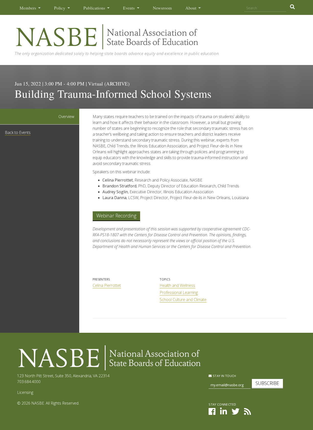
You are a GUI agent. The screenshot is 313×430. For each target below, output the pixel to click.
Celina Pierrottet (107, 285)
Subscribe (267, 383)
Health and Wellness (177, 285)
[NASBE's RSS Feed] (247, 413)
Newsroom (162, 8)
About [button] (191, 8)
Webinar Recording (116, 215)
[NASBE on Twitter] (235, 413)
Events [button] (129, 8)
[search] (292, 6)
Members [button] (28, 8)
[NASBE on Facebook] (212, 413)
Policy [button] (60, 8)
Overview (66, 116)
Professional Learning (179, 292)
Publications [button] (94, 8)
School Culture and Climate (183, 299)
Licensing (25, 392)
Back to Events (18, 132)
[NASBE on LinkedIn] (223, 413)
